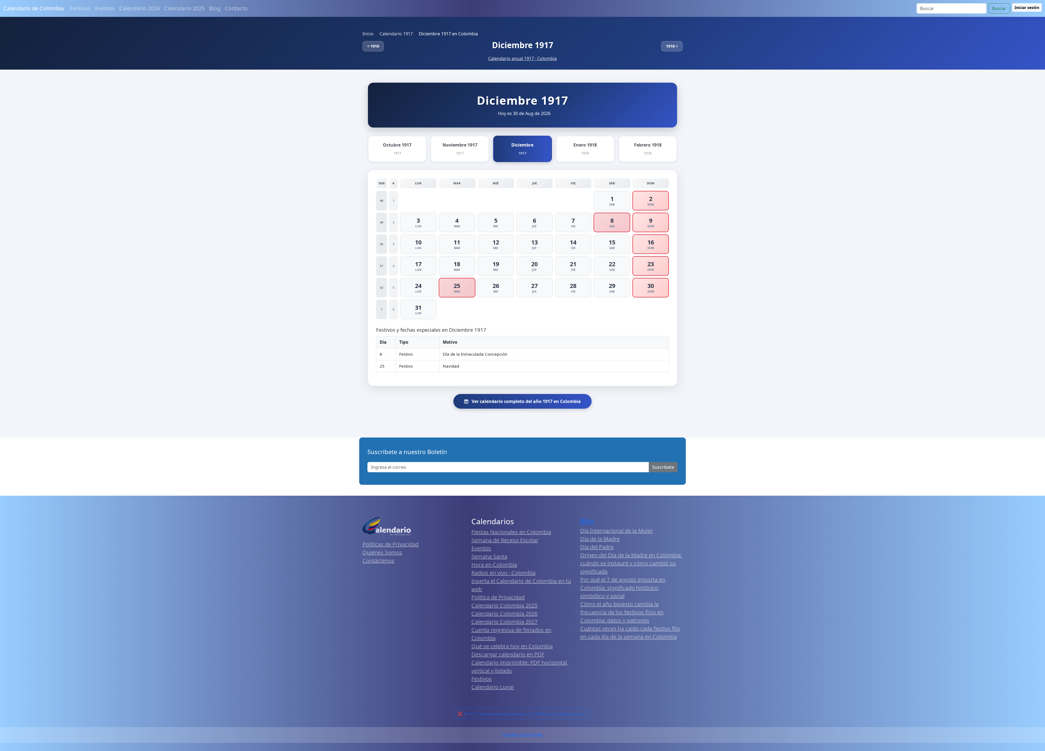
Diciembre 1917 (522, 45)
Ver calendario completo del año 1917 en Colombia (526, 401)
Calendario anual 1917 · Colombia (522, 58)
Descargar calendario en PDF (507, 654)
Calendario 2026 (139, 8)
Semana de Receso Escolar (504, 540)
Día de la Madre (600, 538)
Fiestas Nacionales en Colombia (511, 532)
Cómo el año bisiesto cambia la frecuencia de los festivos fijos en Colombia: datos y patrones (621, 612)
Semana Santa (489, 556)
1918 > (672, 46)
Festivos (80, 8)
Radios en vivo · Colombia (503, 572)
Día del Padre (597, 547)
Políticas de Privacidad (390, 544)
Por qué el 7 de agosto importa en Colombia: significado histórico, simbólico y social (622, 588)
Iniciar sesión (1027, 7)
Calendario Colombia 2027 (504, 621)
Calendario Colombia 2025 (504, 605)
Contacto (236, 8)
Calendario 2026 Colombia (522, 735)
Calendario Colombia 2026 (504, 613)
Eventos (105, 8)
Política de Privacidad (498, 597)
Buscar (999, 8)
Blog (214, 8)
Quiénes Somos (382, 552)
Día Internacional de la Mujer (616, 530)
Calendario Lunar (492, 687)
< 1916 (373, 46)
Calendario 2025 (184, 8)
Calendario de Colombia (33, 8)
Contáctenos (378, 560)
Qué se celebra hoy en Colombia (512, 646)
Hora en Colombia (494, 564)
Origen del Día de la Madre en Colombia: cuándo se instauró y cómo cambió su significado (631, 563)
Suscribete (663, 467)
